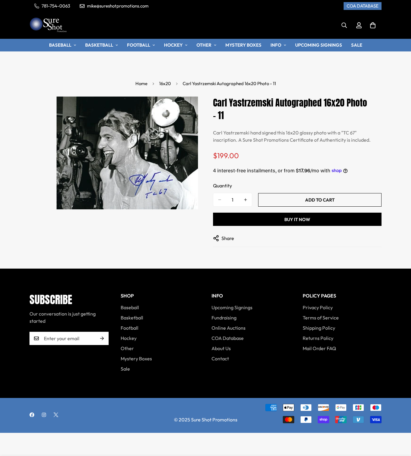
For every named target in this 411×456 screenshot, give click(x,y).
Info (275, 45)
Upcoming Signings (318, 45)
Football (138, 45)
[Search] (344, 25)
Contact (220, 359)
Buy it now (297, 219)
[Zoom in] (192, 109)
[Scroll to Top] (399, 423)
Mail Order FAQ (319, 348)
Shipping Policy (319, 328)
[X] (56, 414)
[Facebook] (31, 414)
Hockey (173, 45)
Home (141, 83)
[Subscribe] (102, 338)
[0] (373, 25)
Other (204, 45)
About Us (221, 348)
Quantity (222, 186)
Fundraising (224, 318)
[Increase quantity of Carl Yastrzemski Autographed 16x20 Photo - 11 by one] (245, 199)
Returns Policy (318, 338)
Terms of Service (321, 318)
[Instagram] (44, 414)
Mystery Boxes (243, 45)
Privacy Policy (318, 307)
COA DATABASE (363, 6)
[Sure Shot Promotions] (48, 25)
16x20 (165, 83)
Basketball (99, 45)
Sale (356, 45)
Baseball (60, 45)
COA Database (228, 338)
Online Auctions (229, 328)
